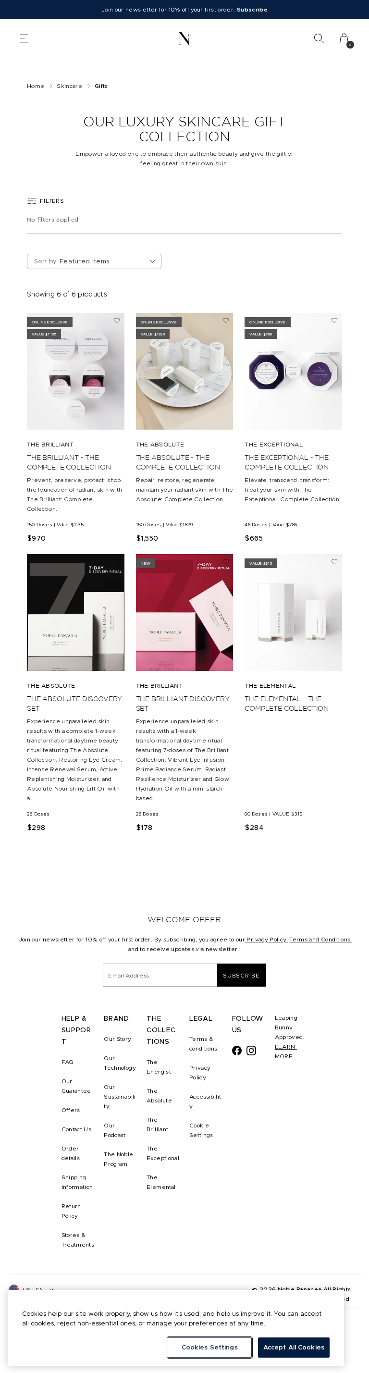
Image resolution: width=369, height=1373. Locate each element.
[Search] (319, 38)
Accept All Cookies (293, 1347)
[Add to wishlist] (116, 320)
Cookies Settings (210, 1347)
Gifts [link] (101, 85)
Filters (52, 200)
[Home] (185, 38)
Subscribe (241, 975)
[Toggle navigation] (24, 38)
